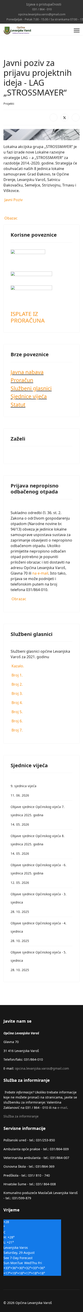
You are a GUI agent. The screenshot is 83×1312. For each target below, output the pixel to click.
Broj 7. (17, 730)
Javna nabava (27, 372)
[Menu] (77, 30)
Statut (18, 404)
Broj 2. (17, 684)
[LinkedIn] (76, 117)
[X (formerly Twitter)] (64, 117)
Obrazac (18, 598)
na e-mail (40, 573)
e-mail (62, 1107)
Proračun (22, 380)
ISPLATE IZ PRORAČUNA (28, 317)
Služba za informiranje (21, 1116)
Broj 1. (17, 675)
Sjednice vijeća (29, 396)
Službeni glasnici (31, 388)
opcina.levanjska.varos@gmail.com (41, 14)
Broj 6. (17, 720)
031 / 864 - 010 (42, 9)
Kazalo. (17, 665)
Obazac (10, 218)
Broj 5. (17, 711)
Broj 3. (17, 693)
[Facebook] (53, 117)
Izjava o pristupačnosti (43, 4)
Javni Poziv (13, 199)
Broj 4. (17, 702)
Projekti (8, 103)
